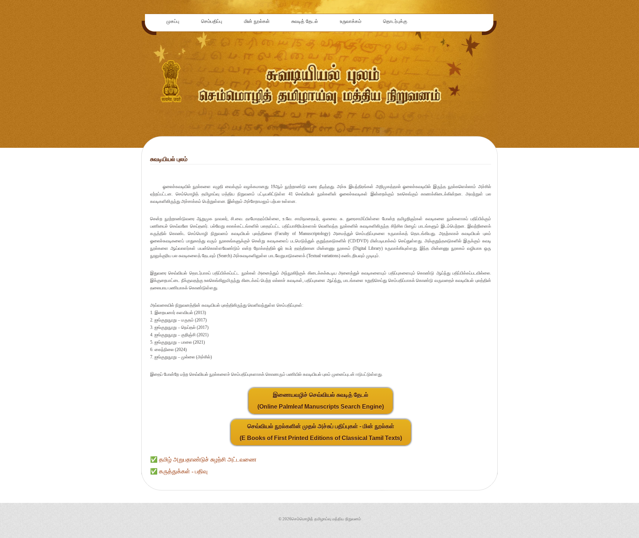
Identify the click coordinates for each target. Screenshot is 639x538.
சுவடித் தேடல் (304, 21)
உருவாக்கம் (350, 21)
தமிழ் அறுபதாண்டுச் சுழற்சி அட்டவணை (208, 459)
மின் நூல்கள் (257, 21)
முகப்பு (172, 21)
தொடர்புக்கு (395, 21)
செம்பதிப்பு (211, 21)
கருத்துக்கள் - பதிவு (183, 471)
